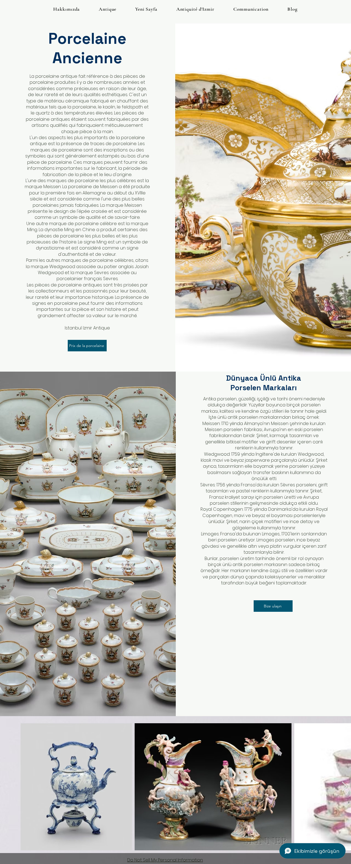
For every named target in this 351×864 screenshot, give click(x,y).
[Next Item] (344, 787)
